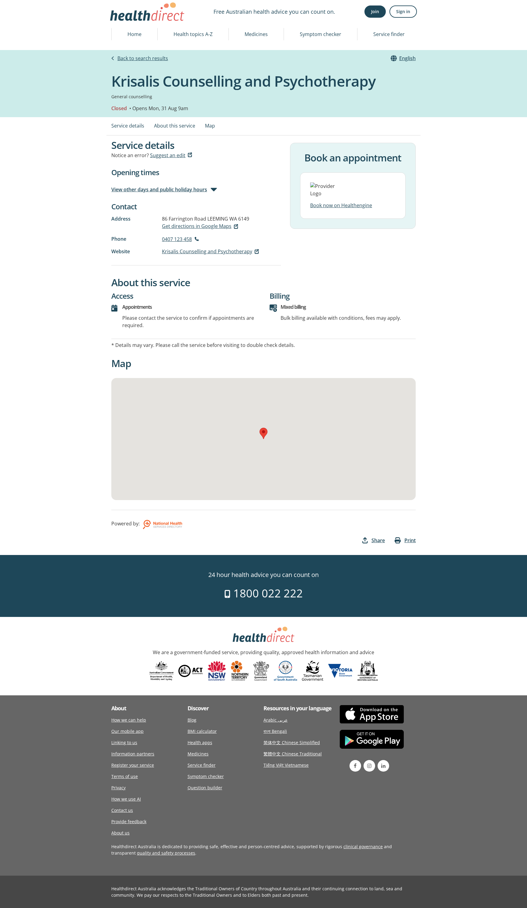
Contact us (122, 810)
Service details (127, 125)
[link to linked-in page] (383, 766)
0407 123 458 (177, 239)
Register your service (132, 765)
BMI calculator (202, 731)
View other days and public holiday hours (159, 189)
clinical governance (363, 846)
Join (375, 11)
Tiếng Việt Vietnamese (286, 765)
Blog (192, 720)
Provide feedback (128, 821)
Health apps (200, 742)
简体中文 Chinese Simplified (292, 742)
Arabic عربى (276, 720)
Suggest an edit (167, 155)
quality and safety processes (166, 853)
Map (210, 125)
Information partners (132, 754)
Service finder (389, 34)
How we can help (128, 720)
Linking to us (124, 742)
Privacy (118, 788)
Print (410, 540)
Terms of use (124, 776)
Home (134, 34)
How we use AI (126, 799)
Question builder (205, 788)
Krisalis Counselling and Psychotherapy (207, 251)
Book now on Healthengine (341, 205)
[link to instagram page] (369, 766)
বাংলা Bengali (275, 731)
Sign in (403, 11)
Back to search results (142, 58)
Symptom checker (320, 34)
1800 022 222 (267, 593)
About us (120, 833)
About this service (174, 125)
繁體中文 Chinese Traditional (293, 754)
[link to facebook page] (355, 766)
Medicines (256, 34)
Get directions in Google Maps (196, 226)
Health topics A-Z (193, 34)
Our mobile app (127, 731)
